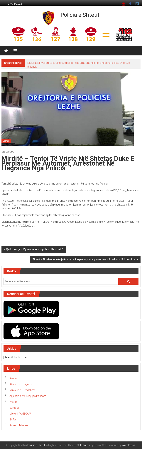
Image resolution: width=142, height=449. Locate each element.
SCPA (12, 419)
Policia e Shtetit (80, 15)
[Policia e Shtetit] (6, 50)
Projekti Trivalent (18, 425)
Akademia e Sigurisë (21, 384)
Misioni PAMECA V (20, 413)
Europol (14, 407)
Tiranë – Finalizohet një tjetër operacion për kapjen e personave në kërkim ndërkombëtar (84, 259)
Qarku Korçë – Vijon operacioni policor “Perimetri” (34, 249)
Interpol (13, 401)
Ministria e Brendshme (22, 390)
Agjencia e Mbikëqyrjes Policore (27, 395)
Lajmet (6, 141)
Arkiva (13, 378)
